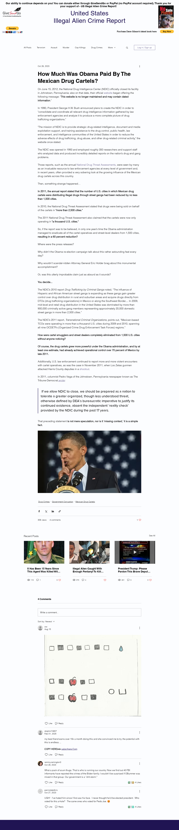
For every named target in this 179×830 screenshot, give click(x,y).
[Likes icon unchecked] (46, 723)
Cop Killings (80, 47)
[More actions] (139, 66)
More (110, 47)
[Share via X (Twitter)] (46, 511)
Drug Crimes (97, 47)
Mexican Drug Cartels (85, 501)
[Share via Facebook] (39, 511)
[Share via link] (59, 511)
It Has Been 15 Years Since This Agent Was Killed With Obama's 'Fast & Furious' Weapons (43, 570)
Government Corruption (62, 501)
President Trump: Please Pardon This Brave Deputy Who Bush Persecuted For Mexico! (133, 570)
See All (152, 535)
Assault (54, 47)
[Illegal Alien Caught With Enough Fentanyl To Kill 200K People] (89, 552)
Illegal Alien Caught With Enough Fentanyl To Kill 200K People (87, 570)
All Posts (27, 47)
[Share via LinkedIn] (52, 511)
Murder (66, 47)
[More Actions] (139, 628)
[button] (12, 29)
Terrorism (41, 47)
